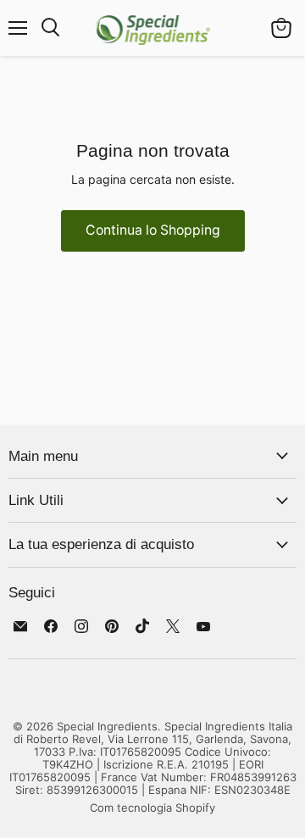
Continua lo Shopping (153, 230)
